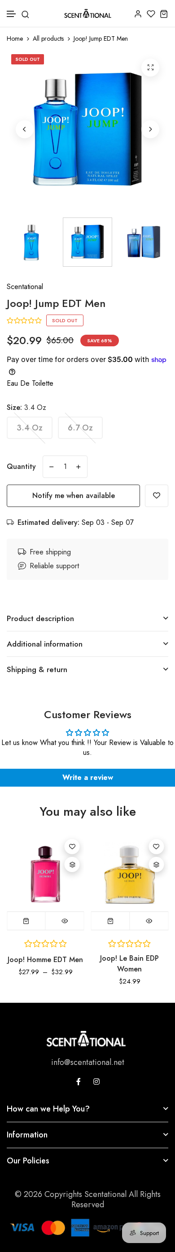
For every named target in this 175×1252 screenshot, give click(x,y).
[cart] (164, 13)
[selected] (111, 921)
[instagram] (96, 1081)
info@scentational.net (87, 1062)
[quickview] (65, 921)
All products (48, 39)
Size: (26, 407)
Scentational (25, 286)
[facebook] (79, 1081)
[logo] (87, 13)
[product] (150, 68)
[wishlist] (151, 13)
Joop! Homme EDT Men (45, 959)
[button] (12, 14)
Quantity (21, 466)
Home (15, 39)
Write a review (87, 777)
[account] (138, 13)
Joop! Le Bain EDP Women (129, 963)
